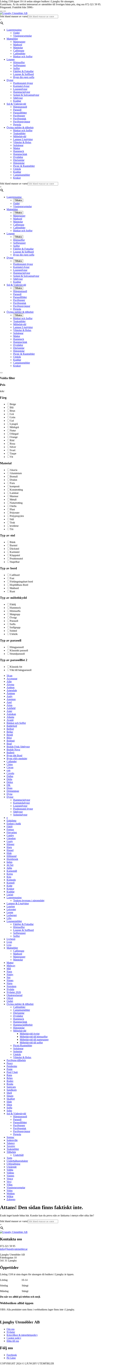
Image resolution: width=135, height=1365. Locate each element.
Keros (10, 873)
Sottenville (12, 1140)
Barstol (13, 545)
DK (9, 785)
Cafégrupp (18, 50)
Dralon (13, 479)
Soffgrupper (19, 65)
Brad (9, 743)
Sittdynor (18, 98)
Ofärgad (14, 433)
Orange (14, 437)
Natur (13, 430)
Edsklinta (11, 820)
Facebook (12, 1354)
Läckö (10, 894)
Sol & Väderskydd (16, 103)
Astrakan (11, 714)
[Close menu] (1, 11)
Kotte (9, 885)
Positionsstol (16, 558)
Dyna (9, 794)
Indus (9, 862)
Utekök (17, 169)
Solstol (13, 630)
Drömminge (13, 791)
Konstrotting (16, 489)
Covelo (10, 773)
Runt (12, 591)
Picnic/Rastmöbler (22, 1045)
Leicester (11, 909)
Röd (12, 440)
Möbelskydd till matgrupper (34, 1039)
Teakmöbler (19, 133)
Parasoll (17, 109)
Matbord (17, 44)
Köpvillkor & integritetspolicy (22, 1335)
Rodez (10, 1081)
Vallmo (10, 1172)
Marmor (14, 496)
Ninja (9, 983)
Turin (9, 1158)
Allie (9, 681)
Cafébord (15, 575)
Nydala (10, 989)
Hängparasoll (20, 106)
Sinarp (10, 1095)
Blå (12, 407)
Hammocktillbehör (23, 1024)
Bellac (10, 731)
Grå (12, 414)
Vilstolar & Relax (22, 142)
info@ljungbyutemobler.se (13, 1249)
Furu (12, 483)
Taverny (11, 1146)
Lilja (9, 918)
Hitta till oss (13, 1341)
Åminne (11, 693)
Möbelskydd (19, 136)
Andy (10, 696)
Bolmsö (11, 740)
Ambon (10, 687)
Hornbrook (12, 859)
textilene (14, 525)
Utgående (12, 1166)
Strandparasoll (17, 653)
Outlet (16, 32)
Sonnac (10, 1137)
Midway (11, 965)
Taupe (13, 453)
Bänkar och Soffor (22, 56)
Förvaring (12, 832)
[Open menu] (4, 11)
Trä (11, 529)
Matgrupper (19, 41)
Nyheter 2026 (14, 992)
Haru (9, 847)
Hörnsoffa (15, 611)
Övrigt (13, 617)
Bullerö (10, 752)
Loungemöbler (14, 921)
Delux (10, 782)
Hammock (18, 151)
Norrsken (11, 986)
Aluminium (16, 473)
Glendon (11, 838)
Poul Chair (12, 1072)
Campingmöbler (21, 174)
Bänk (12, 542)
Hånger (10, 844)
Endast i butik (14, 823)
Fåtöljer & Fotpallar (23, 71)
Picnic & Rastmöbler (24, 166)
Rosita (10, 1084)
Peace (10, 1063)
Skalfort (11, 1098)
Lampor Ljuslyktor (23, 139)
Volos (10, 1190)
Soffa (12, 624)
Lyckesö (11, 939)
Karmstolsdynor (21, 802)
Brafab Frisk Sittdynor (18, 746)
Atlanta (10, 717)
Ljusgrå (14, 424)
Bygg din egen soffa (23, 77)
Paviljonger (19, 115)
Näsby (10, 974)
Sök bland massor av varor (14, 16)
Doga (9, 788)
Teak (12, 522)
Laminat (14, 493)
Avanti (10, 720)
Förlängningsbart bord (21, 581)
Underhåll (18, 1155)
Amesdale (12, 690)
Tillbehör (11, 1152)
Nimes (10, 980)
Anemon (11, 699)
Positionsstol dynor (23, 83)
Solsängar (18, 145)
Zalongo (11, 1199)
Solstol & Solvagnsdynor (26, 95)
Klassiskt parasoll (19, 650)
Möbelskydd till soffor (31, 1042)
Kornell (10, 882)
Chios (10, 764)
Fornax (10, 829)
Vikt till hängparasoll (20, 670)
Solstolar (17, 1051)
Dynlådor (18, 157)
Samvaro (11, 1087)
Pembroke (12, 1066)
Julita (9, 868)
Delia (9, 779)
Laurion (11, 906)
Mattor (16, 148)
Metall (13, 499)
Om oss (10, 1329)
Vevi (9, 1181)
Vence (10, 1178)
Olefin (13, 506)
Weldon (11, 1193)
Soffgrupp (15, 627)
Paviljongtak (19, 118)
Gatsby (10, 835)
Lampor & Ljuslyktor (18, 903)
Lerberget (12, 915)
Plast (12, 509)
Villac (10, 1184)
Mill (9, 968)
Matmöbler (12, 38)
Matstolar (18, 47)
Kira (9, 876)
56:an (9, 675)
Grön (12, 417)
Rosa (12, 443)
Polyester (14, 512)
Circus (10, 767)
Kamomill (12, 871)
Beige (13, 404)
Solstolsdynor (20, 814)
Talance (11, 1143)
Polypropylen (17, 516)
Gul (12, 420)
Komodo (11, 879)
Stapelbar (15, 561)
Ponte (10, 1069)
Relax (10, 1078)
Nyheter (11, 1332)
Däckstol (14, 548)
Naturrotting (16, 502)
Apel (9, 702)
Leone (10, 912)
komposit (14, 486)
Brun (12, 410)
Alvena (10, 684)
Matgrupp (15, 614)
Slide (9, 1101)
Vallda (10, 1169)
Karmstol (14, 552)
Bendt (10, 734)
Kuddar (17, 100)
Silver (13, 447)
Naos (9, 971)
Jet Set (10, 865)
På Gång (11, 1357)
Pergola (17, 124)
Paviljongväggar (21, 121)
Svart (12, 450)
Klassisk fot (16, 666)
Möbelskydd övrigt (30, 1033)
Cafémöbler (19, 53)
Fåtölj (13, 604)
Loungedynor (20, 89)
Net (8, 977)
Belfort (10, 728)
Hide (9, 853)
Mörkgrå (14, 427)
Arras (9, 705)
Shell (9, 1092)
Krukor (17, 177)
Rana (9, 1075)
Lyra (9, 944)
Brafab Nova (13, 749)
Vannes (10, 1175)
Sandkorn (12, 1089)
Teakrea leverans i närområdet (28, 900)
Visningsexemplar (22, 35)
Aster (9, 711)
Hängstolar (19, 163)
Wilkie (10, 1196)
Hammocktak (20, 154)
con (8, 770)
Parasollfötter (20, 112)
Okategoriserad (14, 995)
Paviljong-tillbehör (16, 1060)
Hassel (10, 850)
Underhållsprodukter (17, 1161)
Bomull (14, 476)
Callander (12, 761)
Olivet (10, 998)
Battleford (12, 726)
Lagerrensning (14, 29)
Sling (9, 1104)
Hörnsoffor (19, 62)
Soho (9, 1110)
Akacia (13, 470)
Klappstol (15, 555)
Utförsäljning (13, 1163)
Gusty (10, 841)
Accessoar (12, 678)
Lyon (9, 942)
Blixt (9, 737)
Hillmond (11, 856)
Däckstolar (18, 160)
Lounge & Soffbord (23, 74)
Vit (11, 456)
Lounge (11, 59)
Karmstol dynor (21, 86)
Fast (12, 578)
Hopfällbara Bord (19, 584)
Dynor (10, 80)
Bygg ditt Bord (14, 755)
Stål (12, 519)
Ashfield (11, 708)
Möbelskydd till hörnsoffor (34, 1036)
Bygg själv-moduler (17, 758)
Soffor (16, 68)
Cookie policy (14, 1338)
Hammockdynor (21, 92)
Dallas (10, 776)
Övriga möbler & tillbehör (20, 127)
